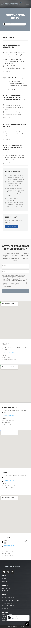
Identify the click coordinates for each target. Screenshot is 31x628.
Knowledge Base (6, 620)
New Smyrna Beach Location (11, 600)
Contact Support (11, 226)
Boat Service (6, 588)
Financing (5, 591)
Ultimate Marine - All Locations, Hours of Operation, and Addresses (14, 97)
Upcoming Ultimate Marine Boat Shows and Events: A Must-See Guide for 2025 (15, 157)
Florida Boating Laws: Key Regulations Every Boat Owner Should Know (14, 61)
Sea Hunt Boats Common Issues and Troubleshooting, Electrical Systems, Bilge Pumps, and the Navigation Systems (15, 192)
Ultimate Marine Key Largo (13, 114)
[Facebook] (4, 572)
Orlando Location (8, 597)
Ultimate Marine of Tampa (13, 112)
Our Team (5, 608)
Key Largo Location (8, 606)
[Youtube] (12, 572)
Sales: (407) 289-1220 (8, 614)
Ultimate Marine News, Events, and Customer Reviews (12, 148)
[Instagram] (8, 572)
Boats (4, 578)
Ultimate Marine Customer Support (14, 125)
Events (4, 581)
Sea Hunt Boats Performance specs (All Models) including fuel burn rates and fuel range (15, 177)
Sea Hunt (12, 78)
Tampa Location (7, 603)
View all (7, 71)
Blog (3, 618)
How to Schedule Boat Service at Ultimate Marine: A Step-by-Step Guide (15, 134)
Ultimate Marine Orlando (12, 105)
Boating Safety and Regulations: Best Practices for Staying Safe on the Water (15, 55)
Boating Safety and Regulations (11, 46)
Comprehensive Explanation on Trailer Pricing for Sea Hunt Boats (18, 84)
